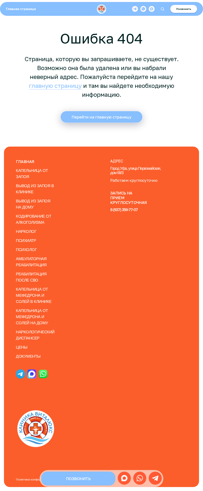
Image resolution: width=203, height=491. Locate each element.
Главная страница (21, 9)
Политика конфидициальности (37, 479)
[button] (162, 9)
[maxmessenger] (152, 9)
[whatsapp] (143, 9)
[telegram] (135, 9)
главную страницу (55, 85)
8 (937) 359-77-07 (124, 209)
